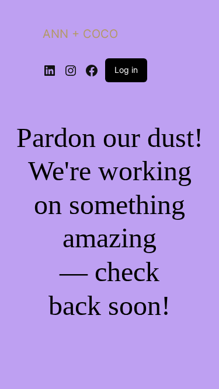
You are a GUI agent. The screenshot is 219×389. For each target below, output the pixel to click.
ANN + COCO (80, 34)
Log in (126, 70)
